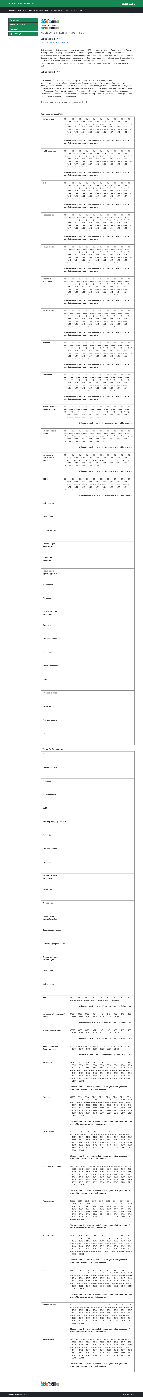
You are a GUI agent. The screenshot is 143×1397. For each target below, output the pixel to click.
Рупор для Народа (128, 1394)
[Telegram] (50, 21)
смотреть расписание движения (55, 42)
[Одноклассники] (47, 21)
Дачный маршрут (36, 10)
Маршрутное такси (53, 10)
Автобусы (22, 10)
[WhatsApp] (58, 21)
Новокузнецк (128, 3)
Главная (12, 10)
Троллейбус (78, 10)
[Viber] (55, 21)
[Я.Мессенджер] (42, 21)
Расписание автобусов (21, 3)
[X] (52, 21)
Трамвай (68, 10)
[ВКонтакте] (44, 21)
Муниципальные (17, 24)
